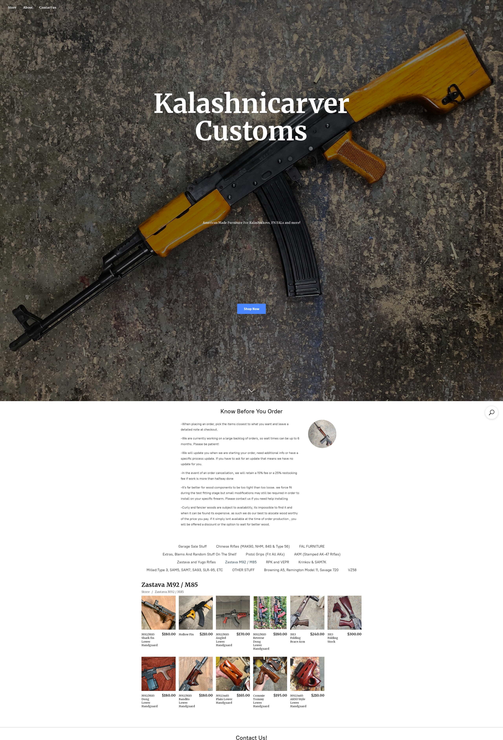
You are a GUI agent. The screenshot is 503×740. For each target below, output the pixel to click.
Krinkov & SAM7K (312, 562)
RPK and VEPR (277, 562)
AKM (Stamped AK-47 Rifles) (317, 554)
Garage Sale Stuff (192, 546)
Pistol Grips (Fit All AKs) (265, 554)
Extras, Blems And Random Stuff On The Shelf (199, 554)
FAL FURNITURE (312, 546)
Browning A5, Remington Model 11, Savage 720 (301, 570)
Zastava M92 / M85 (241, 562)
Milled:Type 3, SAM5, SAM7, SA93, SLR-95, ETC (185, 570)
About (28, 7)
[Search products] (491, 412)
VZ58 (352, 570)
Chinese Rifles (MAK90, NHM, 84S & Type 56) (253, 546)
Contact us (47, 7)
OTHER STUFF (243, 570)
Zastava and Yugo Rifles (196, 562)
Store (12, 7)
